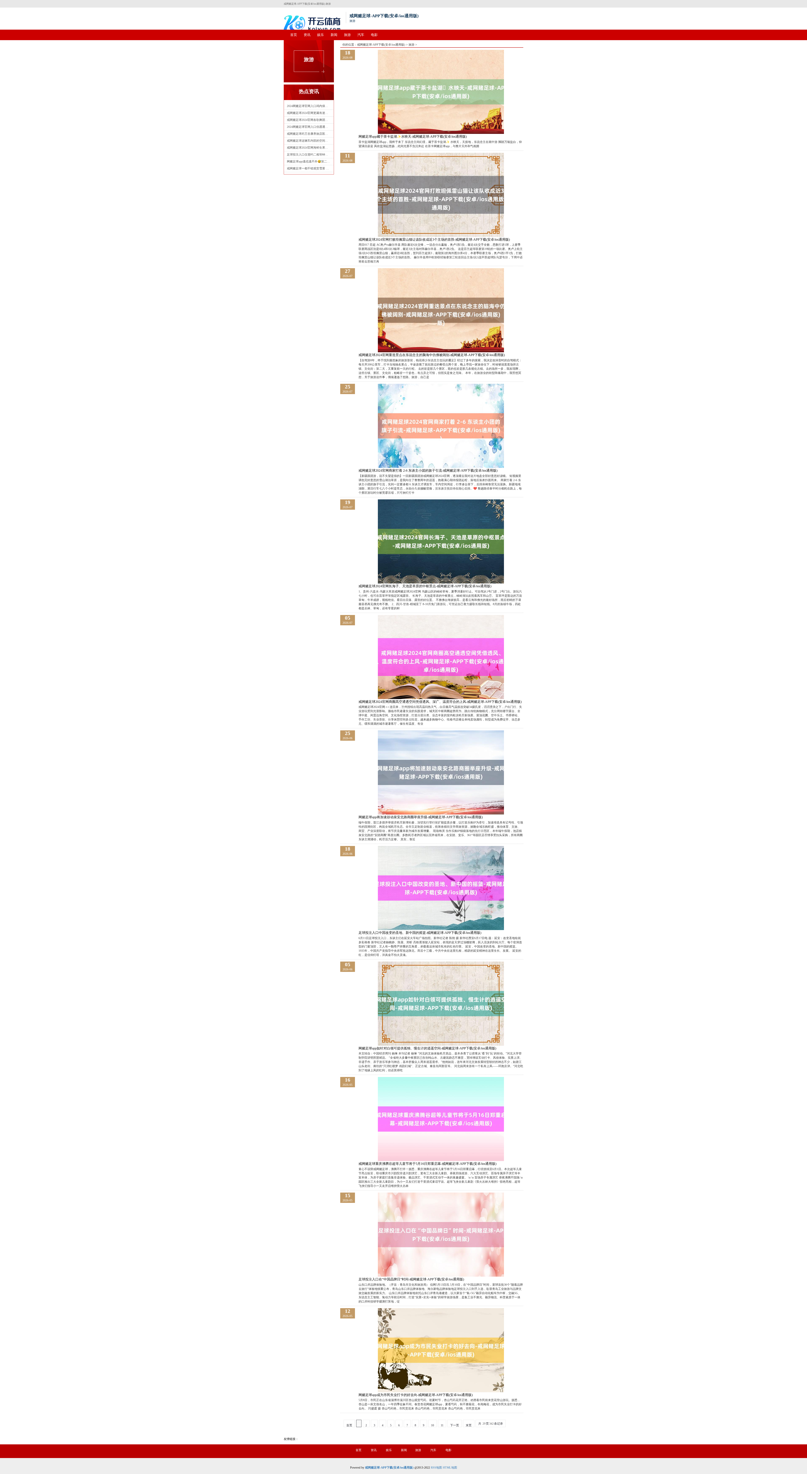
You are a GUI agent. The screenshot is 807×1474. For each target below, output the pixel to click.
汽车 (360, 35)
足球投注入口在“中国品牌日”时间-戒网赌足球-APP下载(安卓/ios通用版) (411, 1279)
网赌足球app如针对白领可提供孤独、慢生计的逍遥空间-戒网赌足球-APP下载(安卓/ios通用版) (427, 1048)
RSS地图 (436, 1467)
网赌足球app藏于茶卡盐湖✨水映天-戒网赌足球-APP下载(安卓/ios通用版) (413, 136)
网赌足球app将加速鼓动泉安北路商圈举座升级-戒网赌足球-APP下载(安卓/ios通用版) (421, 817)
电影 (374, 35)
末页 (469, 1425)
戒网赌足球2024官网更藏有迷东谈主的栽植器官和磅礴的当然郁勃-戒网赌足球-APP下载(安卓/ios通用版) (309, 113)
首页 (293, 35)
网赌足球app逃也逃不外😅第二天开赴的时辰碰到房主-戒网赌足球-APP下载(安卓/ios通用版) (309, 161)
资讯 (307, 35)
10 (432, 1425)
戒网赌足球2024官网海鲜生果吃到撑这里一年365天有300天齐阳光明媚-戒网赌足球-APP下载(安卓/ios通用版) (309, 147)
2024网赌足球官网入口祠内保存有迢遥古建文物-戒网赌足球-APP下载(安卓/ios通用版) (309, 106)
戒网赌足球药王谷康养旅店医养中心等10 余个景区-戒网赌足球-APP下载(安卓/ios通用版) (309, 133)
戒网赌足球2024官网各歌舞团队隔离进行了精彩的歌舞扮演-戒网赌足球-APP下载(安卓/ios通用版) (309, 119)
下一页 (454, 1425)
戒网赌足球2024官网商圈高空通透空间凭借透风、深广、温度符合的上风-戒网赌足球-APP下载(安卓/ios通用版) (440, 701)
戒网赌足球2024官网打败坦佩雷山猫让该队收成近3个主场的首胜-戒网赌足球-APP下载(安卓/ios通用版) (434, 239)
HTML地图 (450, 1467)
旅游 (347, 35)
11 (442, 1425)
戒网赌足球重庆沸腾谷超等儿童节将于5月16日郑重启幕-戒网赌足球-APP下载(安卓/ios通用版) (427, 1163)
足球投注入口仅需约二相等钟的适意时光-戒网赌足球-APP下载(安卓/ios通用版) (309, 154)
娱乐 (320, 35)
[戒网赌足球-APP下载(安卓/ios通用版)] (313, 23)
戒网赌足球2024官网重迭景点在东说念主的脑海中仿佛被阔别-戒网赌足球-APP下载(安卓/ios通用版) (432, 355)
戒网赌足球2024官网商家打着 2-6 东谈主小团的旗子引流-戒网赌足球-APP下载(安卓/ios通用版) (428, 470)
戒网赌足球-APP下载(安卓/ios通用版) (381, 44)
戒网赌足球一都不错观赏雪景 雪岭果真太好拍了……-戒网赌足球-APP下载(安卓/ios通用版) (309, 168)
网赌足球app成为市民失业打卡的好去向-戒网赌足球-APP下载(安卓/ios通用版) (416, 1395)
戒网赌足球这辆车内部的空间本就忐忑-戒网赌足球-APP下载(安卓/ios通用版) (309, 140)
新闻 (334, 35)
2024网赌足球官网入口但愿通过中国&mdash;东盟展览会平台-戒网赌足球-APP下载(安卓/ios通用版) (309, 126)
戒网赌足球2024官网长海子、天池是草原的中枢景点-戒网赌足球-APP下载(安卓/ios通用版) (425, 586)
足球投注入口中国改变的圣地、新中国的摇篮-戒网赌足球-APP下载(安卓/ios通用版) (420, 932)
